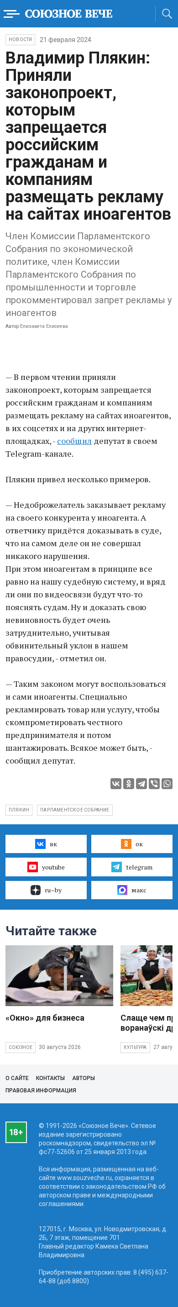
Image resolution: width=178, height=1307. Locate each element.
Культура (135, 1047)
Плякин (19, 809)
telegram (139, 867)
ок (139, 843)
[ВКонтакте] (115, 783)
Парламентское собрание (74, 809)
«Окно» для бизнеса (44, 1017)
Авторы (83, 1078)
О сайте (17, 1078)
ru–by (53, 889)
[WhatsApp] (167, 783)
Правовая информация (40, 1090)
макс (139, 889)
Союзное (20, 1047)
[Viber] (154, 783)
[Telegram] (141, 783)
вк (53, 843)
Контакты (50, 1078)
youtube (53, 867)
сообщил (74, 440)
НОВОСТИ (20, 39)
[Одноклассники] (128, 783)
